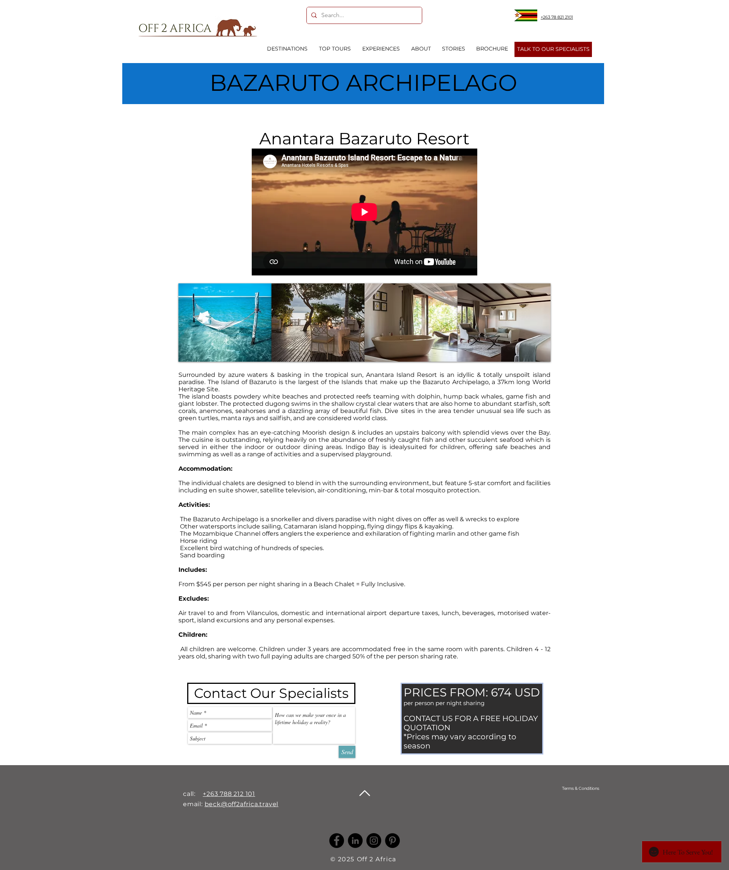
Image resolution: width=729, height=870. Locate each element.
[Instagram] (373, 840)
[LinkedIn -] (355, 840)
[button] (224, 322)
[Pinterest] (392, 840)
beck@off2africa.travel (242, 804)
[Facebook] (336, 840)
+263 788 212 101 (229, 793)
